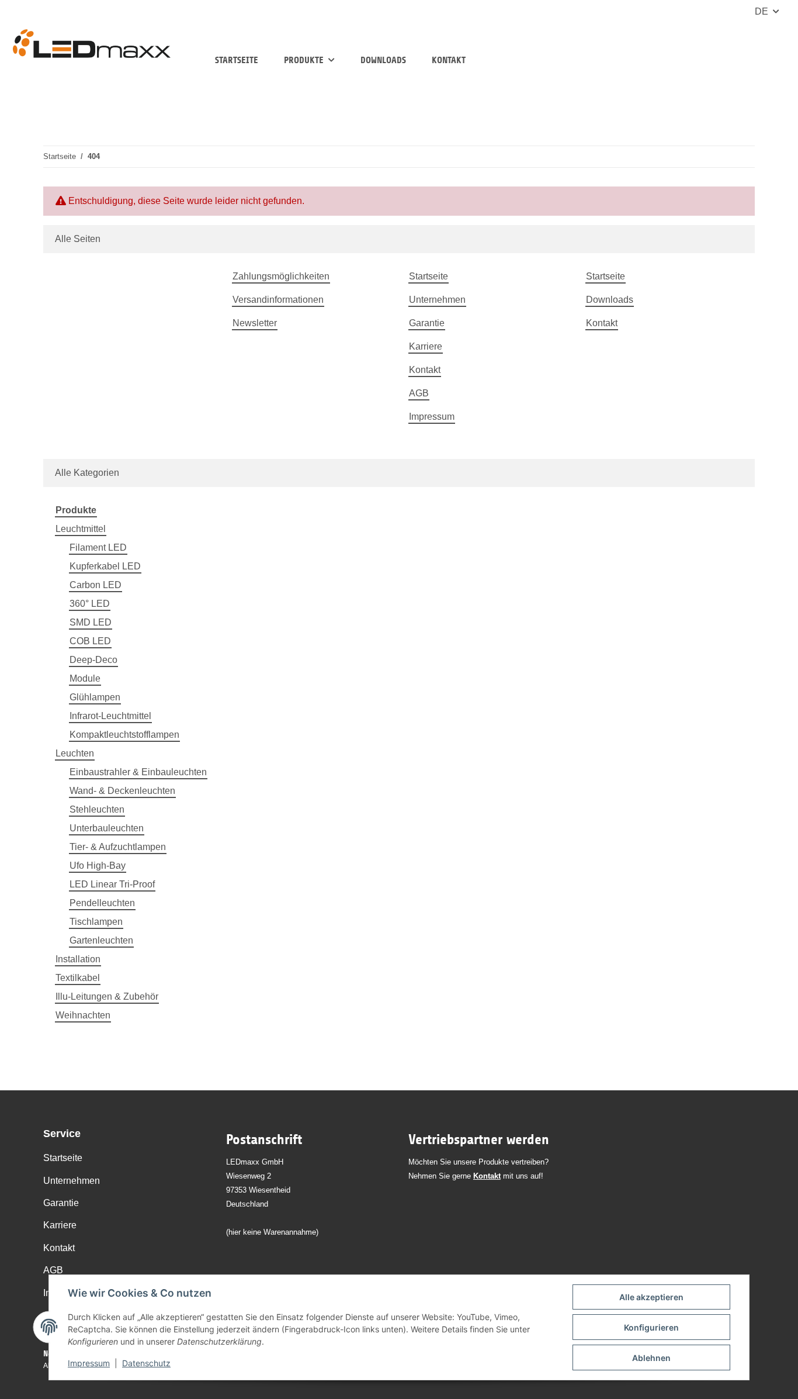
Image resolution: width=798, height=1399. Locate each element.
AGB (419, 393)
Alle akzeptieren (651, 1297)
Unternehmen (437, 300)
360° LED (90, 604)
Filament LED (98, 547)
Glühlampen (95, 697)
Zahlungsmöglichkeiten (281, 276)
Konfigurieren (651, 1327)
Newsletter (255, 323)
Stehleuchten (97, 809)
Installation (77, 959)
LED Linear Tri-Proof (112, 884)
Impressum (89, 1363)
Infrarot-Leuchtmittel (110, 716)
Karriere (425, 346)
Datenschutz (146, 1363)
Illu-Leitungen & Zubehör (106, 996)
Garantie (427, 323)
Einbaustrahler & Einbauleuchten (138, 772)
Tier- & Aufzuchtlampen (118, 847)
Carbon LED (96, 585)
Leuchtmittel (80, 529)
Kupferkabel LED (105, 566)
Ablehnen (651, 1358)
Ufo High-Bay (98, 866)
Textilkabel (77, 978)
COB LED (90, 641)
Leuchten (74, 753)
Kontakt (449, 59)
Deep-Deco (93, 660)
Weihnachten (82, 1015)
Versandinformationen (278, 300)
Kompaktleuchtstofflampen (124, 735)
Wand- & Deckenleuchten (122, 791)
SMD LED (91, 622)
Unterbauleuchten (107, 828)
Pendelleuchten (102, 903)
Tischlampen (96, 922)
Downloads (383, 59)
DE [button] (761, 11)
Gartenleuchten (101, 940)
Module (85, 678)
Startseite (236, 59)
